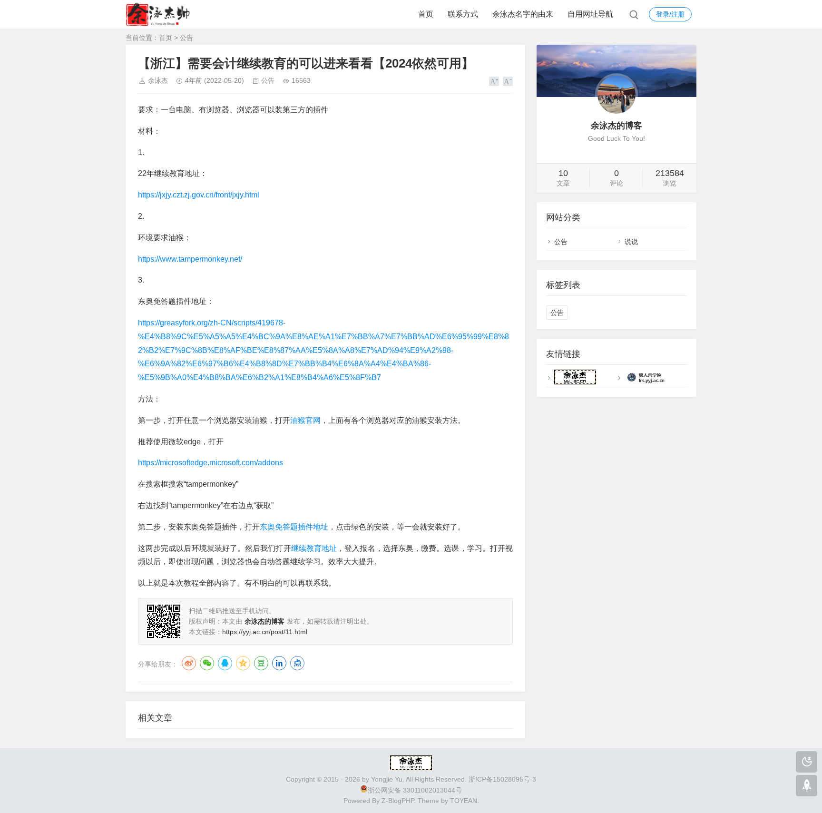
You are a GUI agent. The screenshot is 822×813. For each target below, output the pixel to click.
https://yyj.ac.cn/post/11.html (264, 632)
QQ (225, 663)
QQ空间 (243, 663)
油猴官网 (305, 420)
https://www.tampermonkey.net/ (190, 259)
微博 (189, 663)
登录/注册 (670, 14)
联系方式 (463, 14)
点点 (297, 663)
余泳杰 (158, 80)
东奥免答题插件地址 (294, 527)
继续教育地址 (314, 548)
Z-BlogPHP (398, 800)
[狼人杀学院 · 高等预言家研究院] (645, 382)
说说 (631, 241)
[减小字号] (508, 81)
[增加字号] (494, 81)
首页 (425, 14)
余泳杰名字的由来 (522, 14)
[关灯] (806, 762)
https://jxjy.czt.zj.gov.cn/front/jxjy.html (198, 195)
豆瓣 (261, 663)
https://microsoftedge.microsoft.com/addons (210, 463)
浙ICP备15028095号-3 (502, 779)
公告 (186, 37)
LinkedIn (279, 663)
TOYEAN (463, 800)
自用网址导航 (590, 14)
